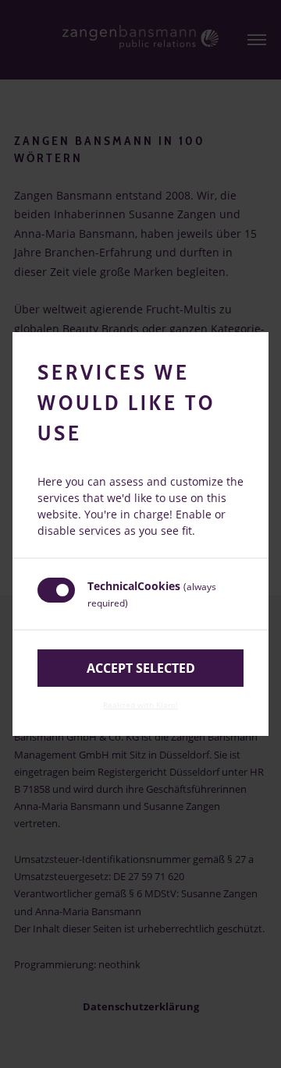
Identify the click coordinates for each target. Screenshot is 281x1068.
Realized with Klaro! (140, 704)
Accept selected (141, 668)
